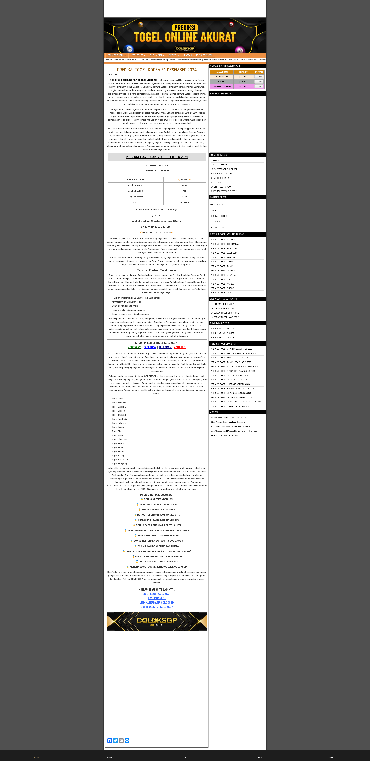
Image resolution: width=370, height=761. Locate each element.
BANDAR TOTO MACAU (221, 173)
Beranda (37, 758)
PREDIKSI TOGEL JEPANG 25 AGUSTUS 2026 (231, 393)
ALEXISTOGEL (216, 205)
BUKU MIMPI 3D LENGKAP (222, 333)
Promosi (259, 758)
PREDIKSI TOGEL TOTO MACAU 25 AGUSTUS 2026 (233, 353)
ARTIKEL (173, 55)
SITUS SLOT (216, 182)
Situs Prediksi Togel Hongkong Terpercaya (229, 422)
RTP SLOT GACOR (204, 55)
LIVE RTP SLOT (157, 598)
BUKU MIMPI (156, 55)
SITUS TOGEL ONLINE (221, 178)
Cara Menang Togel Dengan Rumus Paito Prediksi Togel (234, 431)
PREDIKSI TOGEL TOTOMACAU (225, 244)
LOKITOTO (215, 222)
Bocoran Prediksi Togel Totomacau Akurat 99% (230, 426)
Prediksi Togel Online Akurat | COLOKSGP (228, 418)
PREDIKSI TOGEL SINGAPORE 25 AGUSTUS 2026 (233, 371)
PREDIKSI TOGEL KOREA (222, 284)
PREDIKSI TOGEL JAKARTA (223, 275)
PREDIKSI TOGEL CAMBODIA (224, 253)
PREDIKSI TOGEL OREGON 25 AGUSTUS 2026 (231, 380)
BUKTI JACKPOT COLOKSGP (157, 607)
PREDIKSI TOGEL (115, 55)
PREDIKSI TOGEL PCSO (221, 293)
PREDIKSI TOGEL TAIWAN (222, 266)
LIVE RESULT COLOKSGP (157, 594)
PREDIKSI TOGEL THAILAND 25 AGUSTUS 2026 (232, 358)
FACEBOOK (150, 347)
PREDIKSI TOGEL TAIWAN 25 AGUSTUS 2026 (231, 362)
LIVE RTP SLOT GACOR (221, 187)
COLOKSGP (216, 160)
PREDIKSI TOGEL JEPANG (223, 270)
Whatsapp (111, 758)
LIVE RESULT (137, 55)
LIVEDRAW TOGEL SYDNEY (223, 308)
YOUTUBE (180, 347)
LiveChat (332, 758)
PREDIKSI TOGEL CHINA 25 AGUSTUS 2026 (230, 406)
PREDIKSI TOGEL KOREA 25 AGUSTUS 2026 (230, 384)
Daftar (259, 77)
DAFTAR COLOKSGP (220, 165)
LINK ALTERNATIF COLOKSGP (157, 602)
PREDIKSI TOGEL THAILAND (223, 257)
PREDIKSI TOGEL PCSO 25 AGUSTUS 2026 (230, 375)
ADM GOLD (114, 75)
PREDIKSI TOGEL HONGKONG (224, 248)
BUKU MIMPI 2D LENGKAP (222, 329)
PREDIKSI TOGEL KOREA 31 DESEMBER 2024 (157, 69)
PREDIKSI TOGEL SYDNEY (223, 240)
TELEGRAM (165, 347)
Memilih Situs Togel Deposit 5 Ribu (225, 435)
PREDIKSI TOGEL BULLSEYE (224, 279)
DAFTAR (188, 55)
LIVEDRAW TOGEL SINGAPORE (225, 313)
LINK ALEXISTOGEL (219, 210)
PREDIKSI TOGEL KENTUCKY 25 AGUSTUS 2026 (232, 389)
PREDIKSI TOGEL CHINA (222, 262)
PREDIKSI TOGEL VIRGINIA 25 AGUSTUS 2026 (231, 349)
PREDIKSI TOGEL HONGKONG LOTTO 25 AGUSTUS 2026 (236, 402)
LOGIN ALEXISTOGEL (219, 216)
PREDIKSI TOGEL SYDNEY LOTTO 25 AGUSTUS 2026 (234, 366)
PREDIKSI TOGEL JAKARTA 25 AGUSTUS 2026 (231, 397)
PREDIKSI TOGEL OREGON (223, 288)
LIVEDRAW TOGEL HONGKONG (225, 317)
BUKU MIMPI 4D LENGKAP (222, 337)
